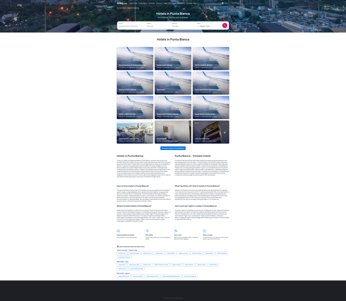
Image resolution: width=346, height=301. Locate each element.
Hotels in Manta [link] (159, 253)
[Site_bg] (138, 286)
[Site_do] (186, 286)
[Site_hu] (175, 286)
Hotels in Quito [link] (122, 253)
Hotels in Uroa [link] (121, 265)
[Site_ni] (202, 286)
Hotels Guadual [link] (209, 253)
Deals (174, 3)
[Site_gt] (208, 286)
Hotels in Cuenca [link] (147, 253)
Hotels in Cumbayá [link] (197, 253)
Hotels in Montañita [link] (222, 253)
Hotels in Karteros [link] (176, 265)
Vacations (159, 3)
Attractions (181, 3)
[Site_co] (181, 286)
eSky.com (119, 8)
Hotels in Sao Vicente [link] (123, 276)
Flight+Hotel (133, 3)
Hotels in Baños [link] (171, 253)
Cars (169, 3)
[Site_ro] (132, 286)
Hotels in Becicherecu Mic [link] (136, 268)
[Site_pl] (143, 286)
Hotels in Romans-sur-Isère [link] (161, 265)
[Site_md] (165, 286)
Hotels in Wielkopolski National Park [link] (171, 276)
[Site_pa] (192, 286)
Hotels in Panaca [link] (201, 265)
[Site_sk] (170, 286)
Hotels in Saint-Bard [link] (134, 265)
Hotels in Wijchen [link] (189, 265)
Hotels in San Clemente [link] (124, 257)
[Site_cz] (159, 286)
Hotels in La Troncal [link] (183, 253)
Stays (165, 3)
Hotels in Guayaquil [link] (134, 253)
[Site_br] (127, 286)
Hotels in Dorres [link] (122, 268)
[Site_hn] (213, 286)
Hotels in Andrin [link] (213, 265)
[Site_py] (219, 286)
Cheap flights (142, 3)
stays (124, 8)
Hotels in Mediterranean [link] (152, 276)
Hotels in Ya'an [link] (146, 265)
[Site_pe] (148, 286)
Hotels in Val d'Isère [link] (138, 276)
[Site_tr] (154, 286)
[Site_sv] (197, 286)
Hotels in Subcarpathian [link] (190, 276)
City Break (151, 3)
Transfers (189, 3)
